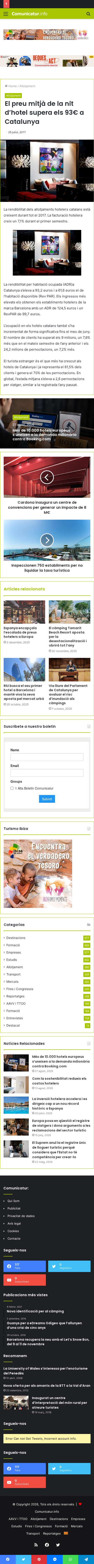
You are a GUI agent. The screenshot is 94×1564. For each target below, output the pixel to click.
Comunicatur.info (47, 1511)
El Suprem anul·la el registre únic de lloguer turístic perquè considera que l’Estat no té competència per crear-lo (59, 1149)
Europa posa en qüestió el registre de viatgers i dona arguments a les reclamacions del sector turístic (61, 1125)
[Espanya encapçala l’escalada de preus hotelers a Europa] (24, 612)
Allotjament (27, 86)
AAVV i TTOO (16, 1003)
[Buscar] (88, 15)
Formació (13, 945)
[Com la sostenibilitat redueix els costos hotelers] (16, 1084)
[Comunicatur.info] (29, 13)
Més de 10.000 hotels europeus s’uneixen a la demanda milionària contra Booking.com (44, 435)
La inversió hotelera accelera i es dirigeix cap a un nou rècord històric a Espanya (59, 1104)
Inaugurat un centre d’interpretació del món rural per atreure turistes (59, 1403)
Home (12, 86)
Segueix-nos (14, 1423)
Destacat (13, 1025)
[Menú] (5, 15)
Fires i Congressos (19, 989)
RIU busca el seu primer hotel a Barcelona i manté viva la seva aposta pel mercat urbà (24, 692)
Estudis (11, 960)
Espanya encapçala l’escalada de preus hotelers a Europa (20, 632)
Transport (13, 974)
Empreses (13, 952)
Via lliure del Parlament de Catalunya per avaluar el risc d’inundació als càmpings (68, 694)
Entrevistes (14, 1018)
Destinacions (15, 938)
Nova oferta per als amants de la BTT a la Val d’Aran (46, 1385)
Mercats (12, 981)
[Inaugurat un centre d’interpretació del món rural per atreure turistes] (16, 1403)
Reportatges (15, 996)
